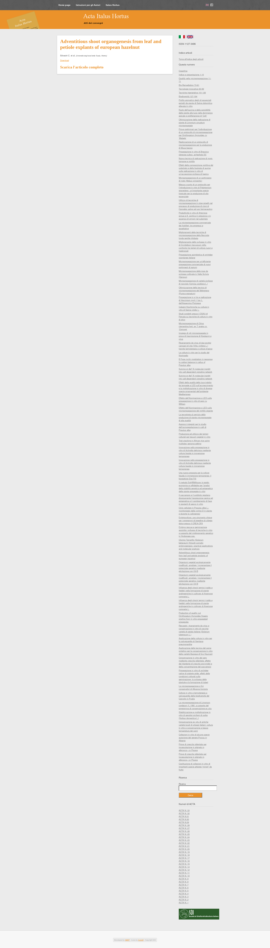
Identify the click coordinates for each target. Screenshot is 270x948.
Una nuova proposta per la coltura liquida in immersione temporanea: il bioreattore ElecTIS (195, 475)
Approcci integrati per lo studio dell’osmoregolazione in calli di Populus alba (192, 427)
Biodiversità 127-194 (188, 96)
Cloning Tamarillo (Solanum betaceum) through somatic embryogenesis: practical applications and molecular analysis (196, 544)
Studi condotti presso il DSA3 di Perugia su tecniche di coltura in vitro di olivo (195, 316)
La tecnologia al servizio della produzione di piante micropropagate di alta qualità (195, 417)
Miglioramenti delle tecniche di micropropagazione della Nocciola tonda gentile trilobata (194, 235)
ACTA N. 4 (183, 893)
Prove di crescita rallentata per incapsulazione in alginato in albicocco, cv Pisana (192, 747)
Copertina (183, 70)
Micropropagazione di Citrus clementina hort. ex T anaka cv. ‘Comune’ (193, 326)
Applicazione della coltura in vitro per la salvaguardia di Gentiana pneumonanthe (195, 641)
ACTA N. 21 (184, 846)
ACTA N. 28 (184, 825)
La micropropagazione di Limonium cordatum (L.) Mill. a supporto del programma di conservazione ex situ (195, 705)
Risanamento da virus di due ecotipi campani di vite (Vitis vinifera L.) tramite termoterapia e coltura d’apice (195, 345)
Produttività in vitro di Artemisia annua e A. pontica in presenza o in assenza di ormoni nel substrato (195, 215)
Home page (64, 5)
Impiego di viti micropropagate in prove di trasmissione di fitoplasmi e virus (195, 336)
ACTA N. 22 (184, 843)
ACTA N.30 (184, 819)
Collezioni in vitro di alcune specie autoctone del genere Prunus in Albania (194, 737)
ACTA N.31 (184, 816)
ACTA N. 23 (184, 840)
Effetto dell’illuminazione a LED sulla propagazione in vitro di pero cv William (195, 401)
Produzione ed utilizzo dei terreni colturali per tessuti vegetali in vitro (194, 435)
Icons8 (140, 940)
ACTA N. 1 (183, 902)
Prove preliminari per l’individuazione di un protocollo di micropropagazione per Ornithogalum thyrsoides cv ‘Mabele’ (195, 134)
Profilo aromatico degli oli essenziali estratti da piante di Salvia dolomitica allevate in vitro (195, 103)
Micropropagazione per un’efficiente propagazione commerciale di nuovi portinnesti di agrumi (195, 264)
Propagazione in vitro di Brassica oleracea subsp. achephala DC (194, 153)
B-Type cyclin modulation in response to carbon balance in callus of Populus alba (195, 362)
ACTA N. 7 (183, 884)
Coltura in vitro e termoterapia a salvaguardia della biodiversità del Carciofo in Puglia (194, 695)
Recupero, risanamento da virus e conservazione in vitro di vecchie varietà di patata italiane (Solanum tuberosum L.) (194, 630)
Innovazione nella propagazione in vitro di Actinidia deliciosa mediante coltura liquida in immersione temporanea (195, 452)
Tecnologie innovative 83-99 (191, 88)
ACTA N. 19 (184, 851)
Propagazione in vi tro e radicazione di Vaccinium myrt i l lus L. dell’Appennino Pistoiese (195, 300)
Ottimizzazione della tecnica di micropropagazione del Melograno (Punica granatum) (194, 290)
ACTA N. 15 (184, 863)
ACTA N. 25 (184, 834)
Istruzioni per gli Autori (88, 5)
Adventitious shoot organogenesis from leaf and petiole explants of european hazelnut (194, 555)
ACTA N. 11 (184, 872)
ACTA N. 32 (184, 813)
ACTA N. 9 (183, 878)
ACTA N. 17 (184, 857)
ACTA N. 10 (184, 875)
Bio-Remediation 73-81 (189, 85)
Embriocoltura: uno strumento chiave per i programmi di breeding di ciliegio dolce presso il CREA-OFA (195, 520)
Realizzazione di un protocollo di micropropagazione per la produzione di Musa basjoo (195, 144)
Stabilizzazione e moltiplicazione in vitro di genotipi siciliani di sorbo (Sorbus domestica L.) (194, 715)
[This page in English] (190, 37)
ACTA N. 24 (184, 837)
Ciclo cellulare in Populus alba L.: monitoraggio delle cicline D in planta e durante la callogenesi (195, 510)
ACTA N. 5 (183, 890)
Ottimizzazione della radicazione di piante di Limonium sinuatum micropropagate (194, 122)
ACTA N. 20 (184, 849)
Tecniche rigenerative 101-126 (192, 92)
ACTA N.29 (184, 822)
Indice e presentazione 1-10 (191, 74)
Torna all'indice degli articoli (191, 59)
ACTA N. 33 (184, 810)
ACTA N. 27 (184, 828)
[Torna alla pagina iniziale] (93, 19)
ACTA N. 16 (184, 860)
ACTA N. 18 (184, 854)
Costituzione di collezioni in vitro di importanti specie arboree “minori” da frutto (195, 766)
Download (64, 60)
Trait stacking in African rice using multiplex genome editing (194, 442)
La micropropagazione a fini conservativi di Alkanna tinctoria (193, 687)
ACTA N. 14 (184, 866)
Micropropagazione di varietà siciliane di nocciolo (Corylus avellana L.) (196, 282)
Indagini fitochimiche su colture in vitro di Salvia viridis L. (194, 308)
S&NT (127, 940)
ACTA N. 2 (183, 899)
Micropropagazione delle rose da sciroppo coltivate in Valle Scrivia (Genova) (194, 274)
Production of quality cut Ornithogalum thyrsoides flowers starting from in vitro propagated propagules (193, 617)
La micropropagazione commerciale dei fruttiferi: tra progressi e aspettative (195, 225)
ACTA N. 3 (183, 896)
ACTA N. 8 (183, 881)
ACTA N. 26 (184, 831)
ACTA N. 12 (184, 869)
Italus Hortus (113, 5)
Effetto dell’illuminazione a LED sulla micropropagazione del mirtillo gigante (196, 409)
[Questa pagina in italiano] (182, 37)
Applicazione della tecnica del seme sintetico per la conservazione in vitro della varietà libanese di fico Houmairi (195, 651)
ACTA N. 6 (183, 887)
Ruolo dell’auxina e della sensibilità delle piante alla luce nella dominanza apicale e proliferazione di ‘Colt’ (195, 112)
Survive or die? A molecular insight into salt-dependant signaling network (195, 370)
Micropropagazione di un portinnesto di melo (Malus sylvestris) (195, 179)
